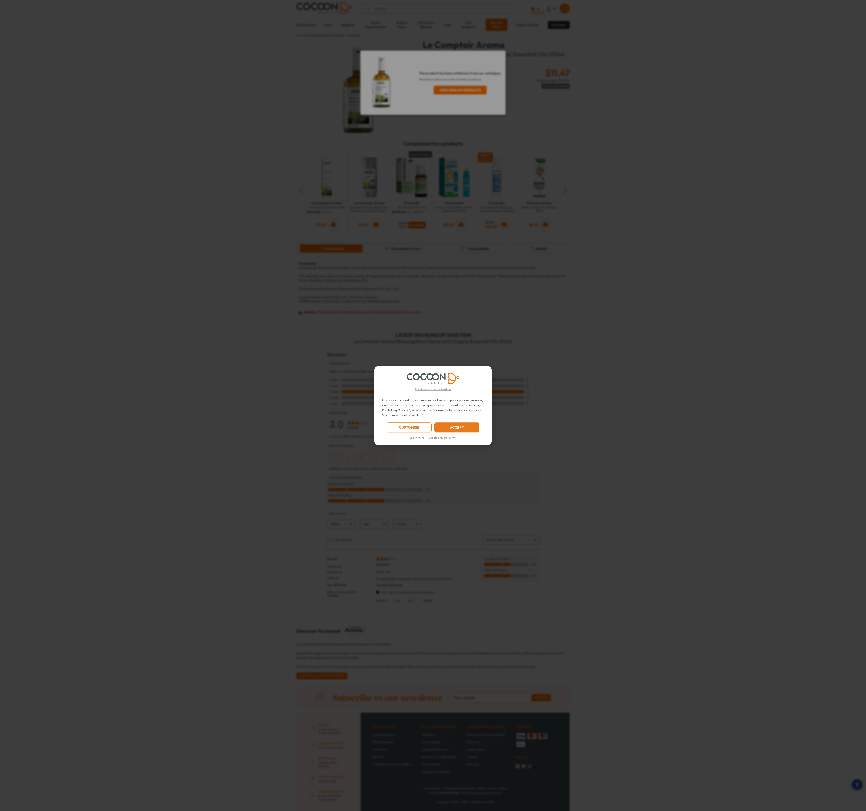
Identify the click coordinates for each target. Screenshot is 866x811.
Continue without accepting (433, 389)
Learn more (416, 437)
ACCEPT (457, 427)
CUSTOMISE (409, 427)
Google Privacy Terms (442, 437)
